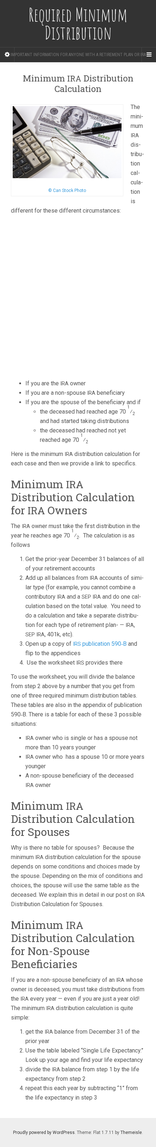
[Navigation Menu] (148, 54)
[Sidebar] (7, 54)
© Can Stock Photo (67, 190)
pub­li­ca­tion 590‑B (100, 643)
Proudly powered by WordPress (44, 1132)
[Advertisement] (78, 298)
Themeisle (131, 1132)
